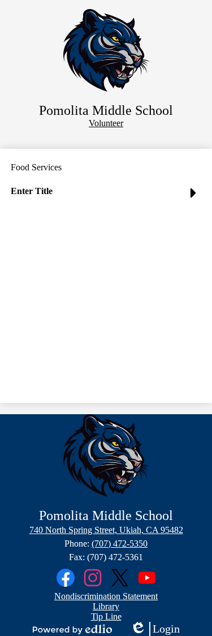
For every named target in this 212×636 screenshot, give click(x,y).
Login (155, 629)
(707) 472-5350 (120, 543)
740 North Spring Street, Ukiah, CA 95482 (106, 530)
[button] (106, 195)
